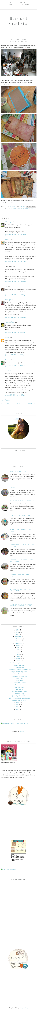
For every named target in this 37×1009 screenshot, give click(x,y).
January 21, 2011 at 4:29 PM (15, 355)
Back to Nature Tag (19, 665)
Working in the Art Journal (19, 676)
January (18, 661)
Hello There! (19, 680)
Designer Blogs (24, 1008)
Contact (13, 7)
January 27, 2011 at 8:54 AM (15, 366)
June (18, 650)
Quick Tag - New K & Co (19, 696)
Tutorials (11, 4)
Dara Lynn (8, 300)
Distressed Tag (19, 694)
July (18, 647)
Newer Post (31, 403)
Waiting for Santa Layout (19, 691)
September (19, 643)
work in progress (25, 208)
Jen (6, 287)
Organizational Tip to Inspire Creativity (19, 669)
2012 (17, 632)
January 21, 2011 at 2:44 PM (15, 332)
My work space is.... (19, 674)
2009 (17, 705)
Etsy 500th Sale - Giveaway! (20, 515)
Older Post (5, 403)
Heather (7, 360)
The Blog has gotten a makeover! (19, 663)
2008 (17, 707)
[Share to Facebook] (33, 207)
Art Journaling (19, 687)
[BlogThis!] (29, 207)
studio (14, 208)
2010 (17, 702)
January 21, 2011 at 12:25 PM (15, 317)
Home (11, 2)
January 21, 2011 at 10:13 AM (15, 282)
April (18, 654)
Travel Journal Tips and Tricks (22, 501)
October (18, 641)
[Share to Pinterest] (35, 207)
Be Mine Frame (19, 667)
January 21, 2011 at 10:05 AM (15, 235)
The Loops (8, 222)
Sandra (7, 337)
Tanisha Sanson (9, 371)
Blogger (22, 731)
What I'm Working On (18, 471)
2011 (17, 634)
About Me (24, 2)
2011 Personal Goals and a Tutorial (19, 698)
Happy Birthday (19, 678)
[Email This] (27, 207)
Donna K (8, 239)
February (18, 658)
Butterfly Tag (19, 689)
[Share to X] (31, 207)
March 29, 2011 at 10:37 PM (15, 395)
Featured (25, 4)
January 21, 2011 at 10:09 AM (15, 261)
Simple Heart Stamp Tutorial (19, 672)
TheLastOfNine (9, 322)
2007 (17, 709)
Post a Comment (5, 400)
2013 (17, 630)
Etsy (25, 7)
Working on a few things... (19, 700)
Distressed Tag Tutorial (19, 683)
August (18, 645)
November (19, 639)
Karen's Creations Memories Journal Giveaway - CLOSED (21, 605)
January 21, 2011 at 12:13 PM (15, 295)
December (18, 636)
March (18, 656)
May (18, 652)
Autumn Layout (19, 685)
